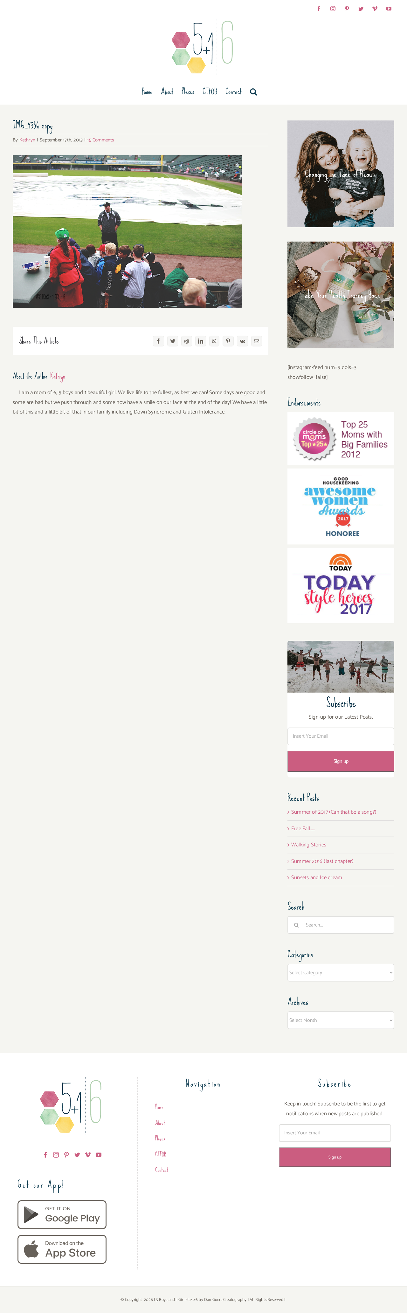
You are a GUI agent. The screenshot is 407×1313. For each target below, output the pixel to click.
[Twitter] (77, 1155)
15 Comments (100, 140)
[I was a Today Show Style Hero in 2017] (340, 552)
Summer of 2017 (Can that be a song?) (333, 812)
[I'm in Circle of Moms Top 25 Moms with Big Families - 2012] (340, 416)
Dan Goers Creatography (225, 1299)
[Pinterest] (66, 1155)
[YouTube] (98, 1155)
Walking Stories (308, 844)
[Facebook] (45, 1155)
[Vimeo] (88, 1155)
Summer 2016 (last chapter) (322, 861)
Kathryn (27, 140)
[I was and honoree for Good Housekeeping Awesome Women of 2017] (340, 473)
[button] (253, 91)
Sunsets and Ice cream (316, 877)
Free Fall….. (303, 828)
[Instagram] (56, 1155)
